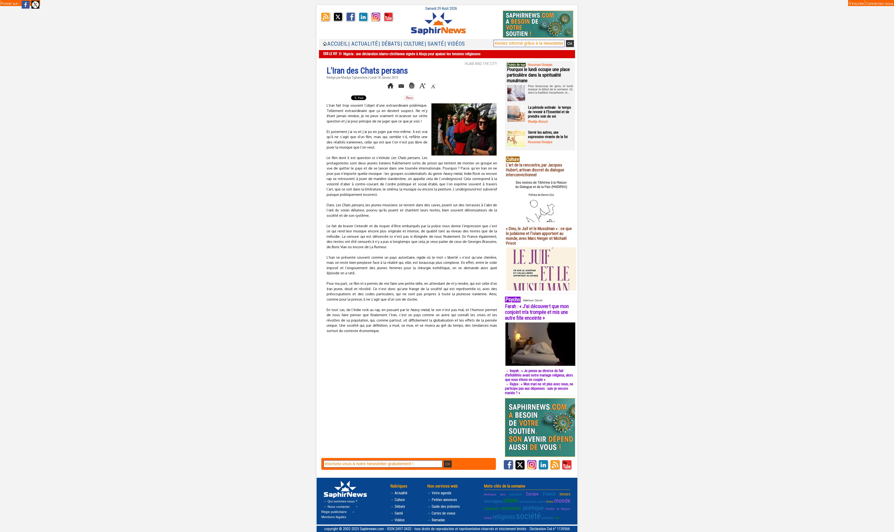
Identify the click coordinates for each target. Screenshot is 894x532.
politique (533, 507)
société (528, 516)
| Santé (434, 44)
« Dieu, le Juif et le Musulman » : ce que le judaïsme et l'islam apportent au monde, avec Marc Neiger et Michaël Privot (539, 236)
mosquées (491, 508)
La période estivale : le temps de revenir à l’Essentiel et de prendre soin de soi (549, 112)
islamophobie (527, 501)
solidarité (547, 518)
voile (556, 518)
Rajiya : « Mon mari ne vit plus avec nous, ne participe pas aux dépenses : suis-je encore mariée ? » (539, 388)
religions (503, 517)
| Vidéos (454, 44)
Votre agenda (441, 493)
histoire (565, 494)
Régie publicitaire (334, 512)
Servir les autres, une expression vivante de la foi (548, 134)
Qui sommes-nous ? (342, 501)
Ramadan (438, 520)
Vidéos (399, 520)
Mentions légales (333, 517)
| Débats (389, 44)
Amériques (490, 494)
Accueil (337, 44)
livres (549, 501)
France (549, 494)
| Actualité (363, 44)
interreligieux (493, 501)
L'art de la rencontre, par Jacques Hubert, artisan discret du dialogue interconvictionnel (535, 170)
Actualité (400, 493)
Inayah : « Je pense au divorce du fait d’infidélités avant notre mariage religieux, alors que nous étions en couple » (539, 375)
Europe (532, 494)
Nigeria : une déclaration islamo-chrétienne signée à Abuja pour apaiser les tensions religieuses (412, 54)
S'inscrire (856, 3)
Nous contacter (339, 506)
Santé (398, 513)
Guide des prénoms (445, 506)
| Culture (412, 44)
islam (510, 500)
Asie (502, 494)
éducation (515, 494)
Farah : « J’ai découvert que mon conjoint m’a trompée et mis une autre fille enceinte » (537, 312)
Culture (399, 500)
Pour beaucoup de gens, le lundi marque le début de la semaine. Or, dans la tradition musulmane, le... (550, 89)
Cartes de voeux (443, 513)
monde (562, 500)
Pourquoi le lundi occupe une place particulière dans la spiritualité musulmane (538, 75)
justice (541, 501)
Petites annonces (444, 500)
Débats (399, 506)
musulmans (511, 508)
